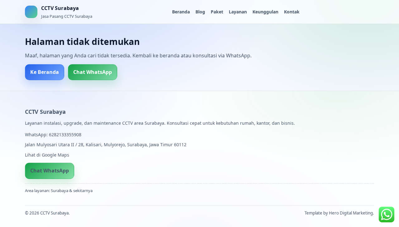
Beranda (181, 12)
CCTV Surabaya (45, 111)
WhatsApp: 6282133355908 (53, 135)
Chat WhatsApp (92, 72)
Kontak (292, 12)
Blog (200, 12)
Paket (217, 12)
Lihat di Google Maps (47, 155)
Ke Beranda (44, 72)
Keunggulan (265, 12)
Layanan (238, 12)
